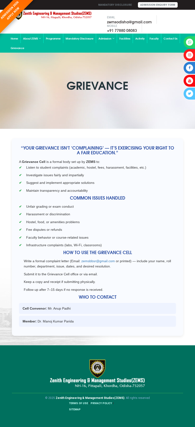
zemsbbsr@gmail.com (98, 261)
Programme (53, 38)
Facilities (124, 38)
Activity (140, 38)
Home (14, 38)
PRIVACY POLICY (101, 403)
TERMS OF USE (78, 403)
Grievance (17, 48)
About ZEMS (31, 38)
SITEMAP (75, 409)
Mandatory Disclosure (115, 4)
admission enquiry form (157, 4)
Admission (105, 38)
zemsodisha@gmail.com (129, 22)
